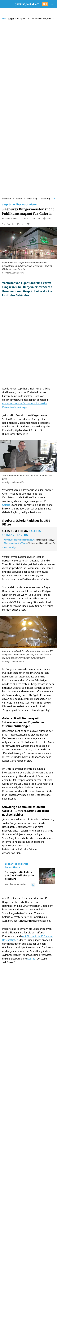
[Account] (52, 4)
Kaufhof (31, 958)
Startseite (6, 198)
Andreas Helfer (11, 218)
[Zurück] (4, 18)
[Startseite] (26, 4)
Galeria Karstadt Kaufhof (21, 533)
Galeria (6, 504)
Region (19, 198)
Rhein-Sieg (32, 198)
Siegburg (45, 198)
